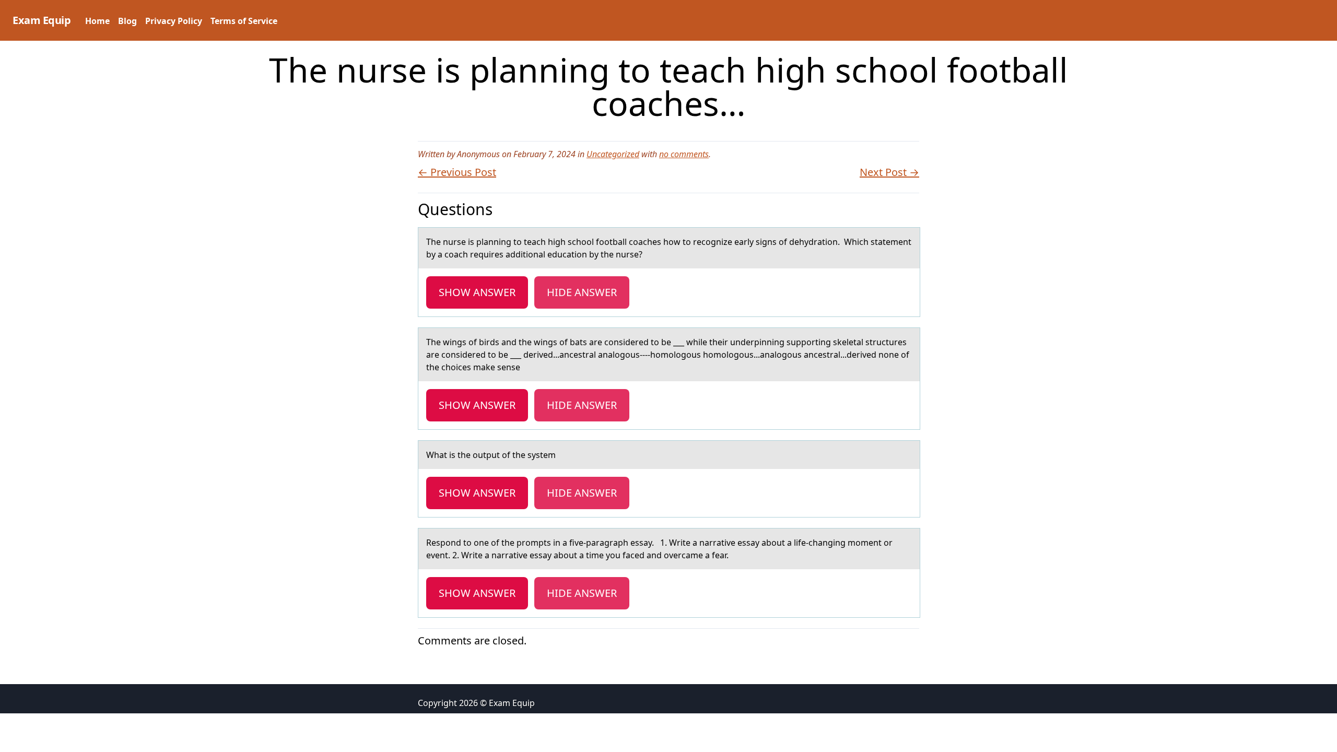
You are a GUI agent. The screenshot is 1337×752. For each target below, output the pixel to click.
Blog (127, 21)
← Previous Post (457, 172)
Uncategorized (613, 154)
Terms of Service (243, 21)
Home (97, 21)
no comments (684, 154)
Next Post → (889, 172)
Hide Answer (582, 292)
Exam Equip (42, 20)
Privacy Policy (173, 21)
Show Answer (477, 292)
